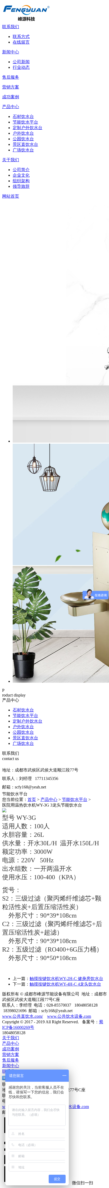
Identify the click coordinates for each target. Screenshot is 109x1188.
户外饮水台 (23, 133)
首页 (32, 799)
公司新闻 (21, 62)
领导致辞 (21, 186)
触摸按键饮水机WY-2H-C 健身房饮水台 (66, 978)
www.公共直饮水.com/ (22, 1016)
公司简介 (21, 169)
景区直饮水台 (25, 144)
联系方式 (21, 36)
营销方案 (10, 87)
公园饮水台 (23, 139)
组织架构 (21, 181)
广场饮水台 (23, 150)
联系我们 (10, 26)
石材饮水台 (23, 116)
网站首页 (10, 196)
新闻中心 (10, 52)
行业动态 (21, 67)
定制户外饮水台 (27, 127)
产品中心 (10, 106)
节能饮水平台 (25, 122)
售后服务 (10, 77)
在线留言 (21, 42)
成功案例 (10, 97)
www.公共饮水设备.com (69, 1016)
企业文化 (21, 175)
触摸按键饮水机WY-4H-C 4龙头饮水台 (65, 984)
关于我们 (10, 160)
